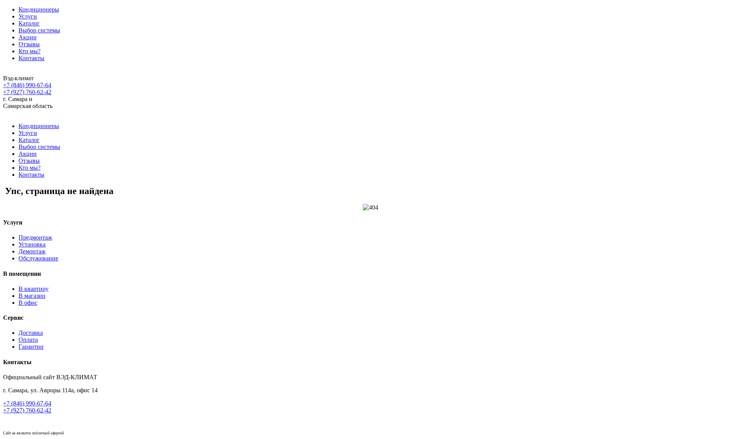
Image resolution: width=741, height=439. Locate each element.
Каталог (29, 23)
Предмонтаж (35, 237)
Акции (28, 37)
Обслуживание (38, 258)
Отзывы (29, 44)
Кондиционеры (39, 9)
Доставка (31, 332)
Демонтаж (32, 251)
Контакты (31, 58)
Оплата (28, 339)
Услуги (28, 16)
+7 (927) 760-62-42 (27, 92)
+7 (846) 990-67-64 (27, 85)
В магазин (32, 295)
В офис (28, 302)
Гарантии (31, 346)
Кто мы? (30, 51)
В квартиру (34, 288)
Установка (32, 244)
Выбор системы (39, 30)
